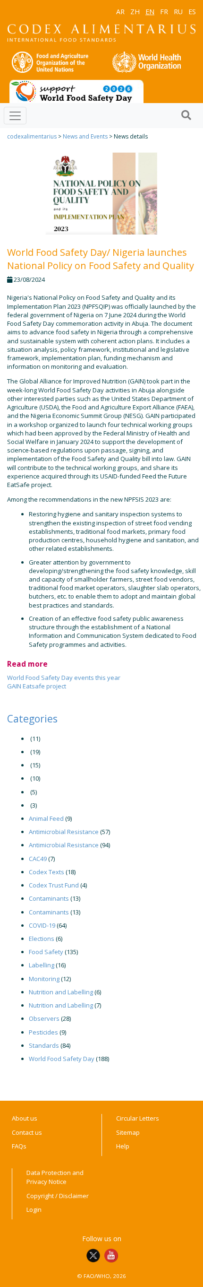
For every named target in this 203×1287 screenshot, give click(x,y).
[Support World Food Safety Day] (76, 91)
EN (149, 11)
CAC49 (38, 858)
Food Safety (46, 952)
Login (34, 1209)
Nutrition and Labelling (61, 992)
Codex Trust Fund (54, 885)
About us (24, 1118)
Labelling (41, 965)
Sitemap (128, 1132)
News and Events (85, 136)
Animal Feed (46, 818)
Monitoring (44, 978)
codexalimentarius (32, 136)
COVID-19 (42, 925)
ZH (135, 11)
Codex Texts (46, 872)
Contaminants (49, 898)
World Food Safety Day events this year (63, 677)
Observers (44, 1018)
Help (122, 1146)
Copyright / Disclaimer (57, 1195)
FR (164, 11)
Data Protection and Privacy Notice (55, 1177)
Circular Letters (137, 1118)
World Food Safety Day (61, 1058)
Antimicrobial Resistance (64, 831)
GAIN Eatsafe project (36, 686)
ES (192, 11)
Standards (44, 1045)
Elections (41, 938)
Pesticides (43, 1032)
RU (178, 11)
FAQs (19, 1146)
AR (120, 11)
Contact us (27, 1132)
